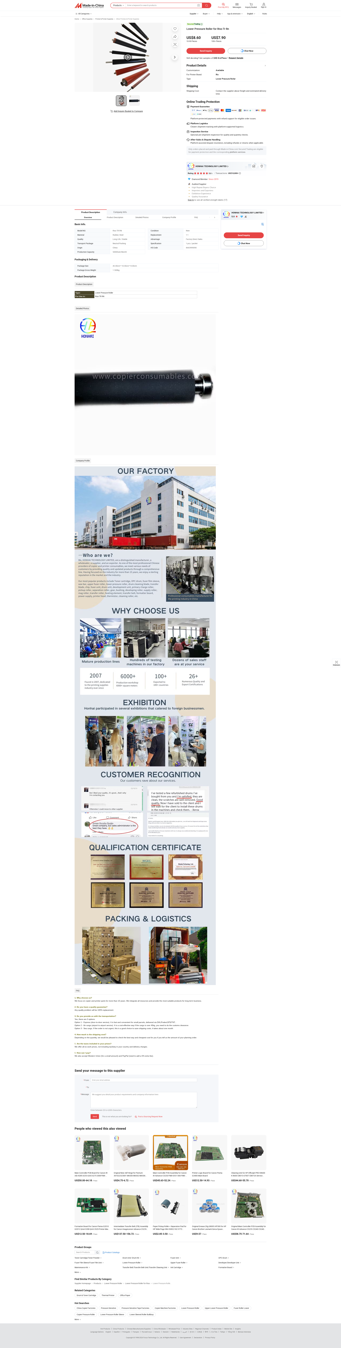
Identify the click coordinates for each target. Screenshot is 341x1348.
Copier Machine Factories (165, 1308)
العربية (184, 1332)
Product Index (217, 1329)
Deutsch (166, 1332)
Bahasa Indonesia (244, 1332)
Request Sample (236, 58)
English (108, 1332)
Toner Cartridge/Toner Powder (87, 1258)
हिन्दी (206, 1332)
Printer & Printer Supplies (104, 19)
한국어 (192, 1332)
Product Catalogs (112, 1252)
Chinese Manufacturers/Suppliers (139, 1329)
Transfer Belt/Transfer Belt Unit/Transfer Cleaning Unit (145, 1267)
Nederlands (175, 1332)
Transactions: (228, 173)
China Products (118, 1329)
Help (219, 13)
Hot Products (105, 1329)
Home (77, 19)
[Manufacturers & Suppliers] (89, 5)
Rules (264, 13)
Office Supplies (87, 19)
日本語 (199, 1332)
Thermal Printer (108, 1295)
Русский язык (147, 1332)
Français (136, 1332)
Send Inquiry (206, 51)
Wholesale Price (174, 1329)
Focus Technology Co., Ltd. (153, 1337)
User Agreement (185, 1337)
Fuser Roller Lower (241, 1308)
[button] (210, 217)
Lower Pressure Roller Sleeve (112, 1314)
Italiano (157, 1332)
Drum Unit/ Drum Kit (131, 1258)
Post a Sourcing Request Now (149, 1116)
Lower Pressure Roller (132, 1262)
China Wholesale (160, 1329)
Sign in (263, 7)
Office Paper (125, 1295)
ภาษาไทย (214, 1332)
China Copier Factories (86, 1308)
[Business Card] (262, 224)
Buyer (205, 13)
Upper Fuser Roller (178, 1262)
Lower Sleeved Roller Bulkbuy (142, 1314)
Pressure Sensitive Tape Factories (135, 1308)
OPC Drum (222, 1258)
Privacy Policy (210, 1337)
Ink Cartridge (175, 1267)
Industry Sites (187, 1329)
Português (126, 1332)
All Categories (84, 13)
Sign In (191, 199)
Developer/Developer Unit (228, 1262)
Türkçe (222, 1332)
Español (117, 1332)
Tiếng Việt (231, 1332)
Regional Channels (202, 1329)
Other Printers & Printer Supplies (127, 19)
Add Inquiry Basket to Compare (128, 111)
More (77, 1319)
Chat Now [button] (248, 51)
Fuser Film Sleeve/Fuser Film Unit (88, 1262)
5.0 (233, 216)
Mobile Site (228, 1329)
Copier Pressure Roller (86, 1314)
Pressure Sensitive (108, 1308)
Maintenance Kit (81, 1267)
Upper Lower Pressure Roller (216, 1308)
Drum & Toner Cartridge (86, 1295)
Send (95, 1116)
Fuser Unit (174, 1258)
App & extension (234, 13)
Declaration (198, 1337)
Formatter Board (225, 1267)
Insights (238, 1329)
